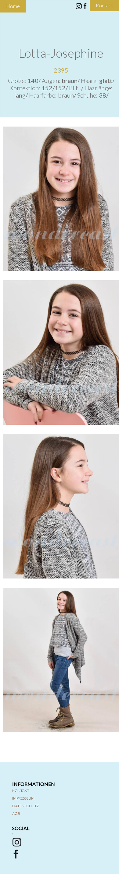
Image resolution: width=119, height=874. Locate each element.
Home (13, 6)
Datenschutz (25, 806)
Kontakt (20, 790)
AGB (16, 813)
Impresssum (23, 798)
